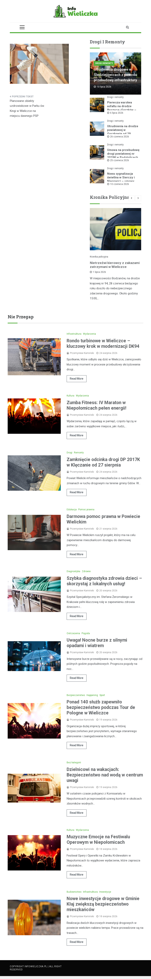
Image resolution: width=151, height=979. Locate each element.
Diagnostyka (73, 571)
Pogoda (86, 633)
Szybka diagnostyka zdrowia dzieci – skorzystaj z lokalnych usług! (104, 581)
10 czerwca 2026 (119, 184)
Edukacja (72, 509)
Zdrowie (86, 571)
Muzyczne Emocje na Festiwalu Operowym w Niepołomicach (98, 839)
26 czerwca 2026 (119, 136)
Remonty (79, 452)
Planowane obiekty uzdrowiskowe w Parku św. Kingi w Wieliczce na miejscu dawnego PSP (27, 108)
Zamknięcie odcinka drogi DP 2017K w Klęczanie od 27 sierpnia (103, 462)
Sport (102, 695)
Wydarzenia (89, 333)
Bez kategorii (74, 762)
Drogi (69, 452)
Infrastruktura (74, 333)
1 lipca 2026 (99, 272)
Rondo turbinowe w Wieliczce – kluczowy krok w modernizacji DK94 (103, 343)
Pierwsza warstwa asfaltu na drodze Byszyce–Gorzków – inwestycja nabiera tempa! (121, 110)
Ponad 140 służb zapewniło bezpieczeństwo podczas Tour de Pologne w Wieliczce (101, 707)
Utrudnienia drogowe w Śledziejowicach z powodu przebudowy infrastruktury (115, 74)
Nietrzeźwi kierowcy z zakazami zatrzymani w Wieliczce (115, 265)
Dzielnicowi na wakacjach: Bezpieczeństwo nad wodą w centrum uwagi (105, 775)
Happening (92, 695)
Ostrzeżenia (73, 633)
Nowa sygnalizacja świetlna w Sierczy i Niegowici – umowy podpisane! (121, 179)
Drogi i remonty (104, 63)
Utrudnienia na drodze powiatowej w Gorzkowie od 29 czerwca (122, 131)
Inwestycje (105, 891)
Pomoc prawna (86, 509)
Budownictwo (74, 891)
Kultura (70, 395)
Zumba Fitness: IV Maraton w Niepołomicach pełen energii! (96, 405)
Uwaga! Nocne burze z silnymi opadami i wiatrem (97, 642)
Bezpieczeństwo (76, 695)
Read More (76, 378)
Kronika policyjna (99, 256)
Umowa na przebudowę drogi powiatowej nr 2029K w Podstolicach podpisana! (123, 155)
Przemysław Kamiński (82, 353)
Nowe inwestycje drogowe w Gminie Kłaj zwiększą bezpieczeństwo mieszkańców (103, 904)
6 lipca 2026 (116, 112)
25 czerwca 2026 (119, 160)
